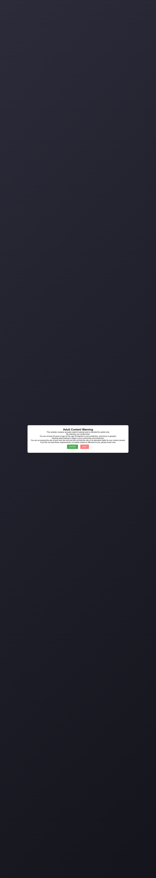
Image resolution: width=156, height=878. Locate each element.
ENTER (72, 447)
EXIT (85, 447)
